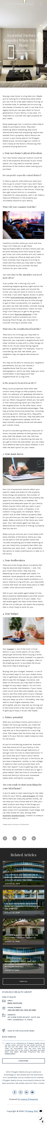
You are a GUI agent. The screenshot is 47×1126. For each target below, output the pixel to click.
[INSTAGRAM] (20, 1092)
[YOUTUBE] (32, 1092)
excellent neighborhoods (14, 815)
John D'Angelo (28, 796)
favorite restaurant (23, 314)
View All (23, 981)
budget (10, 649)
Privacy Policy (10, 1053)
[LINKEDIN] (26, 1092)
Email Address (9, 1037)
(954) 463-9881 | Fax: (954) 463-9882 (22, 1010)
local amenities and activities (23, 297)
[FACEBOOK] (14, 1092)
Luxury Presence (29, 1099)
